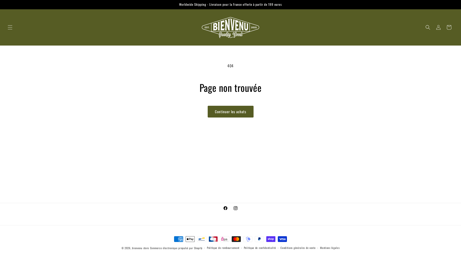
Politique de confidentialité (260, 248)
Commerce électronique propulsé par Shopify (176, 248)
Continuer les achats (230, 111)
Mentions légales (330, 248)
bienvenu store (140, 248)
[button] (10, 27)
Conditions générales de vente (297, 248)
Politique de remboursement (223, 248)
